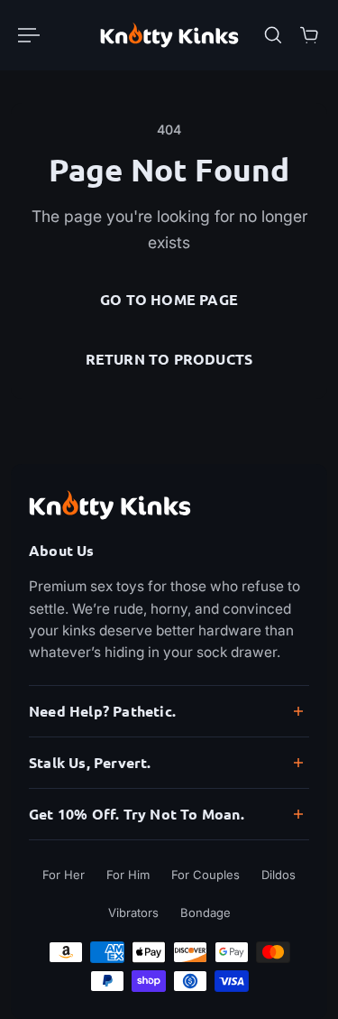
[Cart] (309, 35)
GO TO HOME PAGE (169, 299)
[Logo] (169, 34)
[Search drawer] (273, 35)
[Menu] (29, 35)
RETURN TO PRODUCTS (169, 358)
